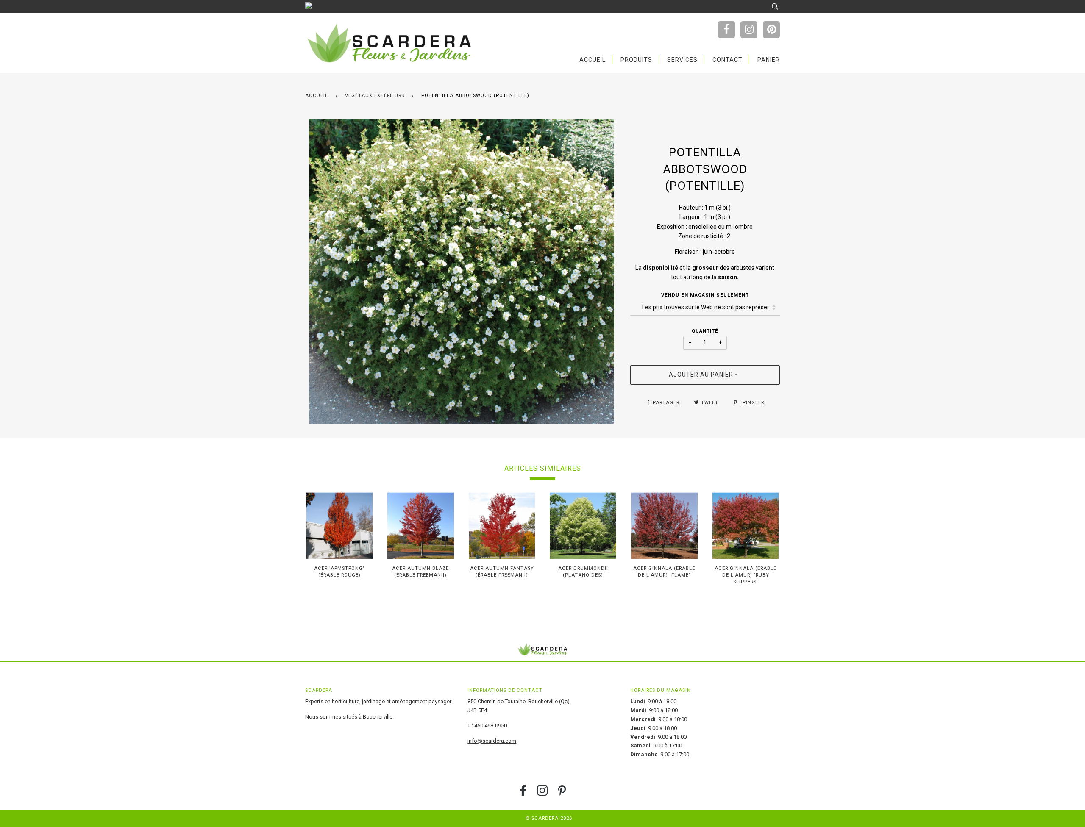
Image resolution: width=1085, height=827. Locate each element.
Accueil (592, 59)
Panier (768, 59)
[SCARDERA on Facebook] (523, 793)
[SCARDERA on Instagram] (542, 793)
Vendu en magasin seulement (705, 295)
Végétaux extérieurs (374, 95)
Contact (727, 59)
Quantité (705, 331)
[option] (461, 271)
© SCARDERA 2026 (549, 818)
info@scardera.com (491, 741)
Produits (636, 59)
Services (682, 59)
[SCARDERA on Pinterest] (562, 793)
